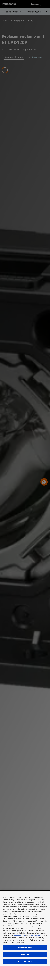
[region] (25, 928)
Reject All (25, 954)
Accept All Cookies (25, 961)
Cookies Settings (25, 947)
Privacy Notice (34, 935)
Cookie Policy (19, 935)
